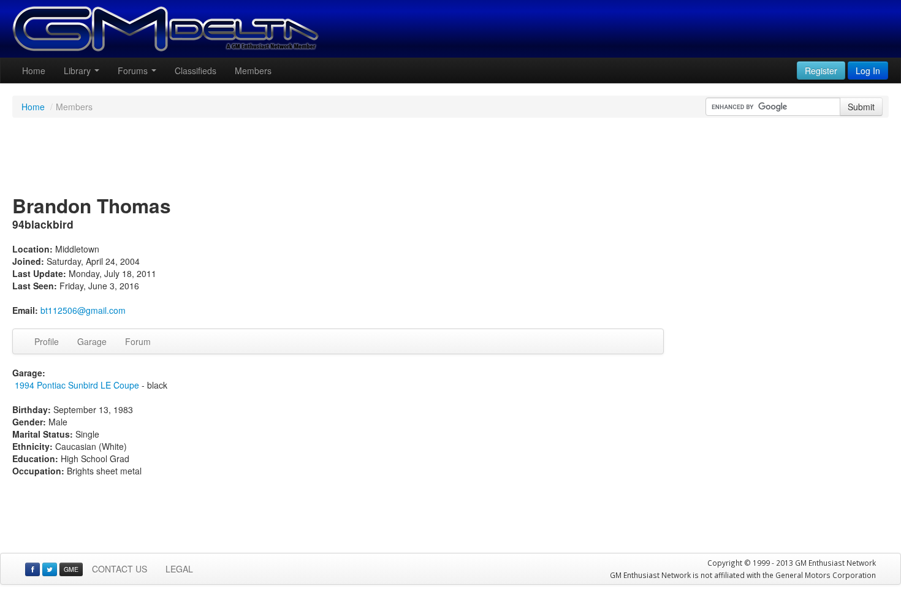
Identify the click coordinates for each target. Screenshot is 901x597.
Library (78, 70)
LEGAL (179, 569)
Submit (861, 107)
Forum (138, 341)
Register (821, 70)
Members (253, 70)
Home (33, 70)
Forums (134, 70)
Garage (92, 341)
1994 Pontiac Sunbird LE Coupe (77, 385)
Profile (46, 341)
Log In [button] (868, 70)
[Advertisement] (450, 157)
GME (71, 569)
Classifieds (195, 70)
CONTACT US (119, 569)
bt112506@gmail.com (83, 310)
